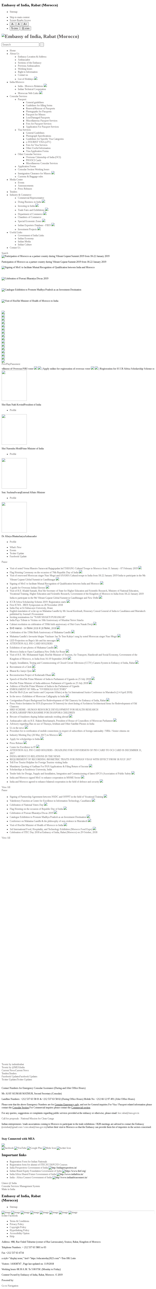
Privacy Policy (17, 1224)
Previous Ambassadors (29, 65)
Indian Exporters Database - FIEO (34, 225)
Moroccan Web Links (28, 93)
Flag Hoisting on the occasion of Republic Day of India (37, 809)
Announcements (26, 185)
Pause (13, 364)
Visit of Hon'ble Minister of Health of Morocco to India (37, 825)
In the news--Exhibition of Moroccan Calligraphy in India (38, 696)
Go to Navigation (10, 1285)
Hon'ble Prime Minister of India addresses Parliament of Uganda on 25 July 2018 (49, 683)
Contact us (23, 75)
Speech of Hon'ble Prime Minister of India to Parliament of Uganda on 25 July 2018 (50, 679)
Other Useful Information (38, 148)
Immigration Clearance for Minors (34, 173)
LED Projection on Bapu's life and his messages (33, 640)
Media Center (16, 179)
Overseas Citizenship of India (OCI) (43, 157)
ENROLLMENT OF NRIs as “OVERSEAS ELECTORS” (38, 689)
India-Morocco (17, 82)
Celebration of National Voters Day (27, 804)
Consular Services (18, 96)
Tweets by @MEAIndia (13, 1067)
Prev (4, 364)
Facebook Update (18, 556)
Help (12, 1236)
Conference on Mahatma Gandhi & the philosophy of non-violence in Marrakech (49, 821)
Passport (22, 99)
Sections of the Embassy (29, 62)
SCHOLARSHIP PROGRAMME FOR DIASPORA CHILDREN (42, 712)
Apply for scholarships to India (25, 739)
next (18, 364)
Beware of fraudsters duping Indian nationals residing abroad (39, 716)
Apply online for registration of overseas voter (62, 368)
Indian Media (24, 241)
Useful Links (16, 232)
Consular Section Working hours (33, 169)
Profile (13, 410)
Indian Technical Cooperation (32, 89)
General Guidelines (35, 132)
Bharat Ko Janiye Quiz (21, 671)
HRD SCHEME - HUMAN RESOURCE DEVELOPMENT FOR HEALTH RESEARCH (54, 709)
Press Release (17, 743)
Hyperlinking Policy (19, 1230)
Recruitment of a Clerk (21, 667)
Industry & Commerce (20, 194)
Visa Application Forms (37, 151)
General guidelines (35, 102)
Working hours (25, 68)
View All (6, 787)
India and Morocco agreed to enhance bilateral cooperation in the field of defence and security (55, 781)
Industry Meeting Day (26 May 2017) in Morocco (34, 735)
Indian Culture (25, 244)
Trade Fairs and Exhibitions (31, 210)
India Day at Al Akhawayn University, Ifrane (31, 608)
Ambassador (24, 59)
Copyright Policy (18, 1227)
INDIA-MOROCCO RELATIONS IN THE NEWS (35, 756)
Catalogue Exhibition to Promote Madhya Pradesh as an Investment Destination (48, 817)
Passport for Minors (36, 114)
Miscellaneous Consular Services (42, 163)
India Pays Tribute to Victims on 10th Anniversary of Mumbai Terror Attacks (47, 620)
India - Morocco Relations (31, 86)
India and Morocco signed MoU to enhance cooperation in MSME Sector (45, 777)
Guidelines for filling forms (39, 105)
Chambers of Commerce (29, 217)
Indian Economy (26, 238)
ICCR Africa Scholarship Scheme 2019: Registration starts (38, 602)
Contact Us (15, 247)
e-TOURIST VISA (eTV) (38, 142)
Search (5, 253)
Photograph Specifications (38, 135)
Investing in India (26, 206)
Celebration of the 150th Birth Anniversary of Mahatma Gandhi (40, 632)
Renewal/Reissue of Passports (40, 108)
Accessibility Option (19, 1233)
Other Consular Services (29, 154)
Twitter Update (17, 553)
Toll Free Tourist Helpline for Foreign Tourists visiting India (38, 762)
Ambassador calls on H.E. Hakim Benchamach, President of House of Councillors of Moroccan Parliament (61, 720)
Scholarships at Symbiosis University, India (31, 769)
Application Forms (27, 166)
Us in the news (17, 727)
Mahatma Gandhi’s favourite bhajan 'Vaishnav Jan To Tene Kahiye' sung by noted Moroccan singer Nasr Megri (63, 636)
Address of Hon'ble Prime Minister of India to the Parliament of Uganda (44, 686)
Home (13, 50)
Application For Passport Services (42, 126)
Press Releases (25, 188)
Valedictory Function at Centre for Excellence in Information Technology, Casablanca (51, 800)
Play (8, 364)
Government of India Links (31, 235)
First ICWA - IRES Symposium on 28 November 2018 (36, 605)
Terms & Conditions (19, 1221)
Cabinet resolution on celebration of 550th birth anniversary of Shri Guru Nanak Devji (51, 624)
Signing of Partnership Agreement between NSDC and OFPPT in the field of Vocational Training (57, 796)
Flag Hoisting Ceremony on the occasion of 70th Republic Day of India (44, 572)
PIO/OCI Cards (33, 160)
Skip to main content (19, 17)
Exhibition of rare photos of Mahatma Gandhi (32, 647)
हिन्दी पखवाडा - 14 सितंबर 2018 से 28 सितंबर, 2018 (33, 628)
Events (21, 182)
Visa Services (24, 129)
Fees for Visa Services (37, 145)
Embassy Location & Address (32, 56)
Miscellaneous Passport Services (41, 120)
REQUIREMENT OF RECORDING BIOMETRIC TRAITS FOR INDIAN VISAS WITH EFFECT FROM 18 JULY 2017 (70, 759)
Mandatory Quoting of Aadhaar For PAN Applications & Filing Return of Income (49, 766)
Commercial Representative (31, 197)
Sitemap (13, 11)
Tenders (13, 191)
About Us (14, 53)
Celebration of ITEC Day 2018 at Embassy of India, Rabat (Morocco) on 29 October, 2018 (53, 832)
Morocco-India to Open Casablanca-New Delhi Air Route (38, 651)
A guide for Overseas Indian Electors (28, 587)
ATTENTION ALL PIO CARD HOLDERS (31, 643)
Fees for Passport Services (39, 123)
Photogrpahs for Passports (39, 111)
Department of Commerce (30, 214)
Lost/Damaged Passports (38, 117)
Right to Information (28, 71)
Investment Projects (27, 229)
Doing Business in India (30, 202)
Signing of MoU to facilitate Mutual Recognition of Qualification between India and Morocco (55, 583)
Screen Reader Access (20, 20)
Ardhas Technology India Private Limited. (34, 1280)
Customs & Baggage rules (30, 176)
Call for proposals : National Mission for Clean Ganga (28, 1118)
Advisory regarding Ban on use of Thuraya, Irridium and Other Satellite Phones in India (52, 723)
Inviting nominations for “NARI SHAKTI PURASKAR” (38, 617)
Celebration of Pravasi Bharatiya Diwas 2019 (32, 813)
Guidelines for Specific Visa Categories (45, 139)
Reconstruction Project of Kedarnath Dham (31, 675)
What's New (16, 547)
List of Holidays (26, 79)
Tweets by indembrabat (13, 1064)
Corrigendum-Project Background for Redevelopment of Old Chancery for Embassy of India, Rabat (58, 700)
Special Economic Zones (30, 221)
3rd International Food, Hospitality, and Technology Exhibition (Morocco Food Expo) (51, 829)
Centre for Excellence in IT (23, 747)
